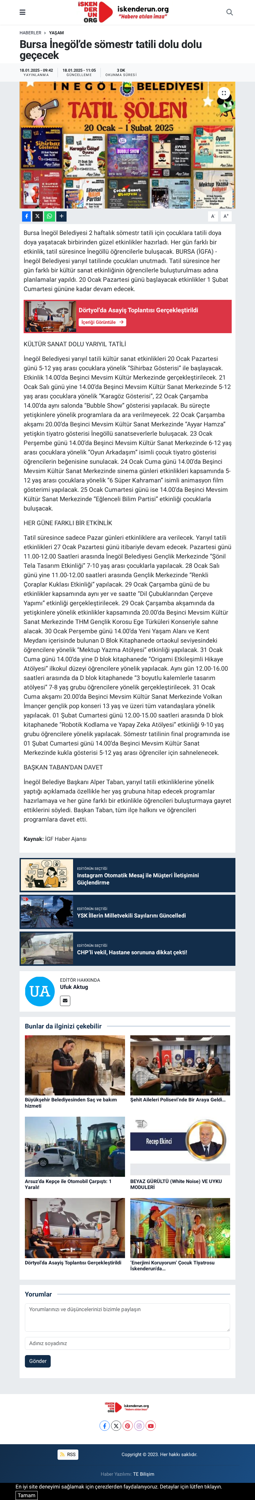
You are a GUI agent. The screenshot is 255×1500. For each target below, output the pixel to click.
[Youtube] (151, 1426)
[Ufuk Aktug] (40, 991)
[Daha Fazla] (61, 216)
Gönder (38, 1361)
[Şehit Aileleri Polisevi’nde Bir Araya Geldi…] (180, 1065)
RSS (71, 1454)
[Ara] (229, 12)
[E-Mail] (65, 1001)
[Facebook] (105, 1426)
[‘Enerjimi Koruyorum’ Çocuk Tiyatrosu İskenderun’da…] (180, 1227)
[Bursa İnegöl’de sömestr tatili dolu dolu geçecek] (128, 145)
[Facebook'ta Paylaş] (26, 216)
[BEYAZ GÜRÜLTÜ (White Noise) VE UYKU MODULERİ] (180, 1146)
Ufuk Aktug (74, 987)
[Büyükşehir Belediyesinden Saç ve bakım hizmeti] (75, 1065)
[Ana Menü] (23, 12)
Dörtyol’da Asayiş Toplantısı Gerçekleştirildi (73, 1263)
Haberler (30, 32)
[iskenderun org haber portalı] (124, 11)
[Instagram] (139, 1426)
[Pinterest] (128, 1426)
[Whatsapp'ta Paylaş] (49, 216)
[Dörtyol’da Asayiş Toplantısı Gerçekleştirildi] (75, 1227)
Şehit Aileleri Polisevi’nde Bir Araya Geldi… (178, 1100)
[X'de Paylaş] (37, 216)
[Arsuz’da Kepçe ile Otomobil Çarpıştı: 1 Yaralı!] (75, 1146)
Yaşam (56, 32)
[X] (116, 1426)
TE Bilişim (143, 1474)
